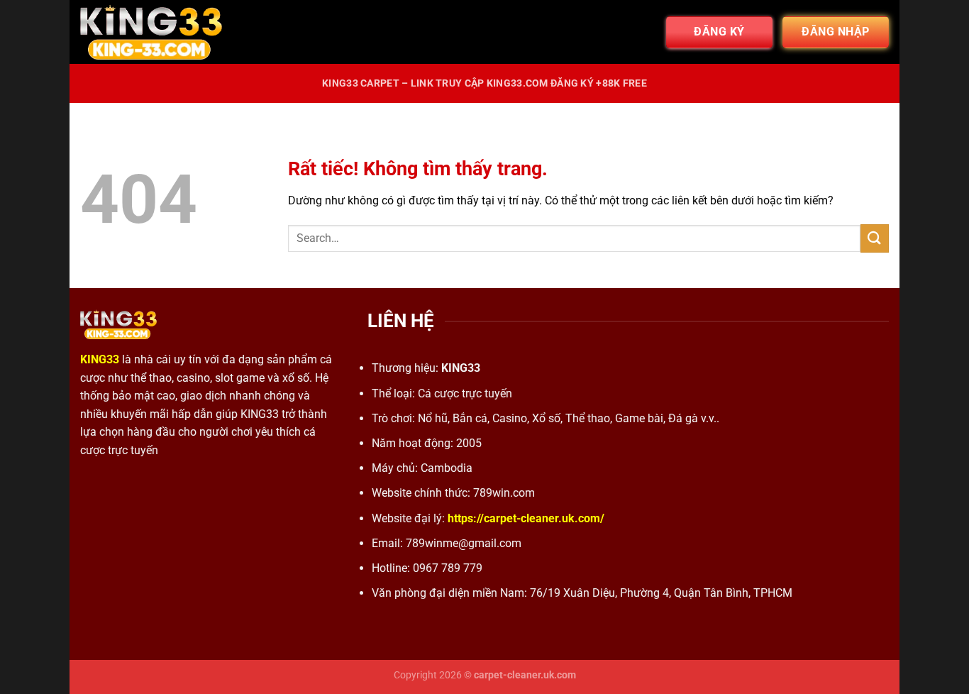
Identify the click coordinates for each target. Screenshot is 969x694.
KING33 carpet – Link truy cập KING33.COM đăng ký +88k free (484, 83)
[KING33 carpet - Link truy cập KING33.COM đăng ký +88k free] (151, 31)
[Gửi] (874, 238)
